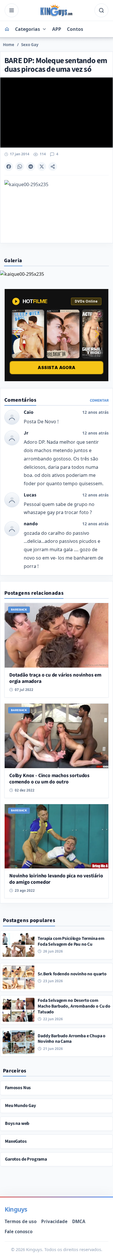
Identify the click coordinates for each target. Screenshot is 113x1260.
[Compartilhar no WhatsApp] (19, 166)
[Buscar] (101, 10)
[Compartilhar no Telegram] (30, 166)
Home (8, 44)
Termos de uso (21, 1221)
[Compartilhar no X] (41, 166)
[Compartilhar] (52, 166)
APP (56, 29)
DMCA (78, 1221)
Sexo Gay (30, 44)
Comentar (99, 400)
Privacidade (54, 1221)
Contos (75, 29)
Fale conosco (18, 1231)
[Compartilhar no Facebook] (8, 166)
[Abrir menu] (12, 10)
